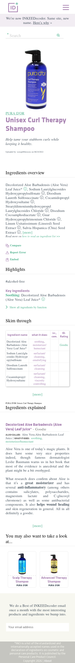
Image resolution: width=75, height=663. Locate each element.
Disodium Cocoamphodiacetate (35, 212)
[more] (27, 232)
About (48, 661)
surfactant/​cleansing (39, 354)
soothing (39, 341)
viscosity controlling (39, 382)
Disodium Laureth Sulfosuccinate (33, 195)
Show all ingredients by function (28, 307)
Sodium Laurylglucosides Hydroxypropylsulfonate (36, 191)
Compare (15, 245)
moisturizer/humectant (19, 441)
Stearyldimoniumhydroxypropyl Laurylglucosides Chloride (28, 208)
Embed (14, 259)
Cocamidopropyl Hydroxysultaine (16, 378)
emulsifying (39, 360)
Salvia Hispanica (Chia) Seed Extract (35, 230)
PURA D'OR (15, 113)
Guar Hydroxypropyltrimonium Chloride (31, 216)
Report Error (18, 252)
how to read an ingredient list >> (41, 236)
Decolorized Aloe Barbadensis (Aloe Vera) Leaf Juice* (35, 297)
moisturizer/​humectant (39, 346)
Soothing (12, 295)
